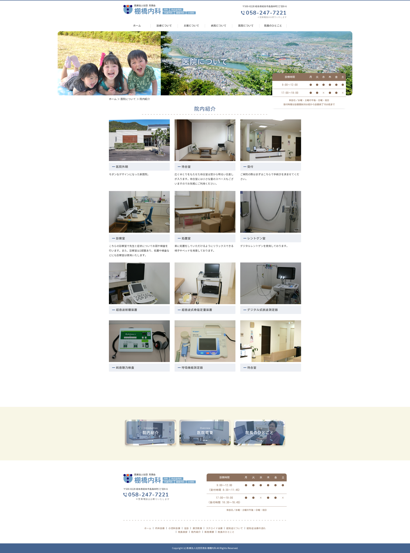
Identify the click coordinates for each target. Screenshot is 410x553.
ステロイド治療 (214, 528)
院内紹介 (196, 532)
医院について (246, 25)
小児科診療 (174, 528)
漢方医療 (197, 528)
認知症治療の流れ (256, 528)
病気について (218, 25)
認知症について (234, 528)
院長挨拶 (183, 532)
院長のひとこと (273, 25)
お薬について (191, 25)
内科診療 (160, 528)
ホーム (137, 25)
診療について (164, 25)
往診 (186, 528)
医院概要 (209, 532)
